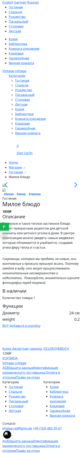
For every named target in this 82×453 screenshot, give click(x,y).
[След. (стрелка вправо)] (75, 226)
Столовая (16, 26)
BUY (5, 326)
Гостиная (22, 80)
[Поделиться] (68, 4)
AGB (5, 368)
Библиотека (18, 44)
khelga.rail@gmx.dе (17, 428)
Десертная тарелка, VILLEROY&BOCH (40, 348)
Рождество (17, 17)
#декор (21, 194)
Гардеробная (19, 58)
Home (13, 162)
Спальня (15, 12)
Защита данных (21, 368)
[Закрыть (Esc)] (77, 4)
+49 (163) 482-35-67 (47, 428)
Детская (15, 31)
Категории (17, 76)
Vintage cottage (14, 71)
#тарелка (35, 194)
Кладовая (16, 53)
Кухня (13, 39)
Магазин (15, 167)
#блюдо (9, 194)
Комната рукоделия (24, 48)
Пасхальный (18, 21)
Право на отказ (28, 377)
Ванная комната (21, 63)
